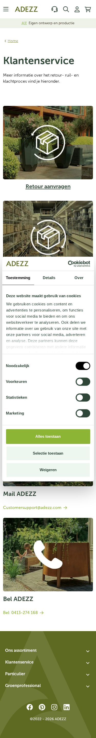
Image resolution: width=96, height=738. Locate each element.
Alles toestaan (48, 436)
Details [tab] (49, 278)
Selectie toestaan (48, 453)
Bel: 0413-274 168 (20, 612)
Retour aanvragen (48, 186)
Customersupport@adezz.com (32, 507)
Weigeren (48, 470)
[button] (48, 651)
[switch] (83, 382)
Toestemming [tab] (18, 278)
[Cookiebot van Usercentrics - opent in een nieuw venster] (68, 263)
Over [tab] (78, 278)
